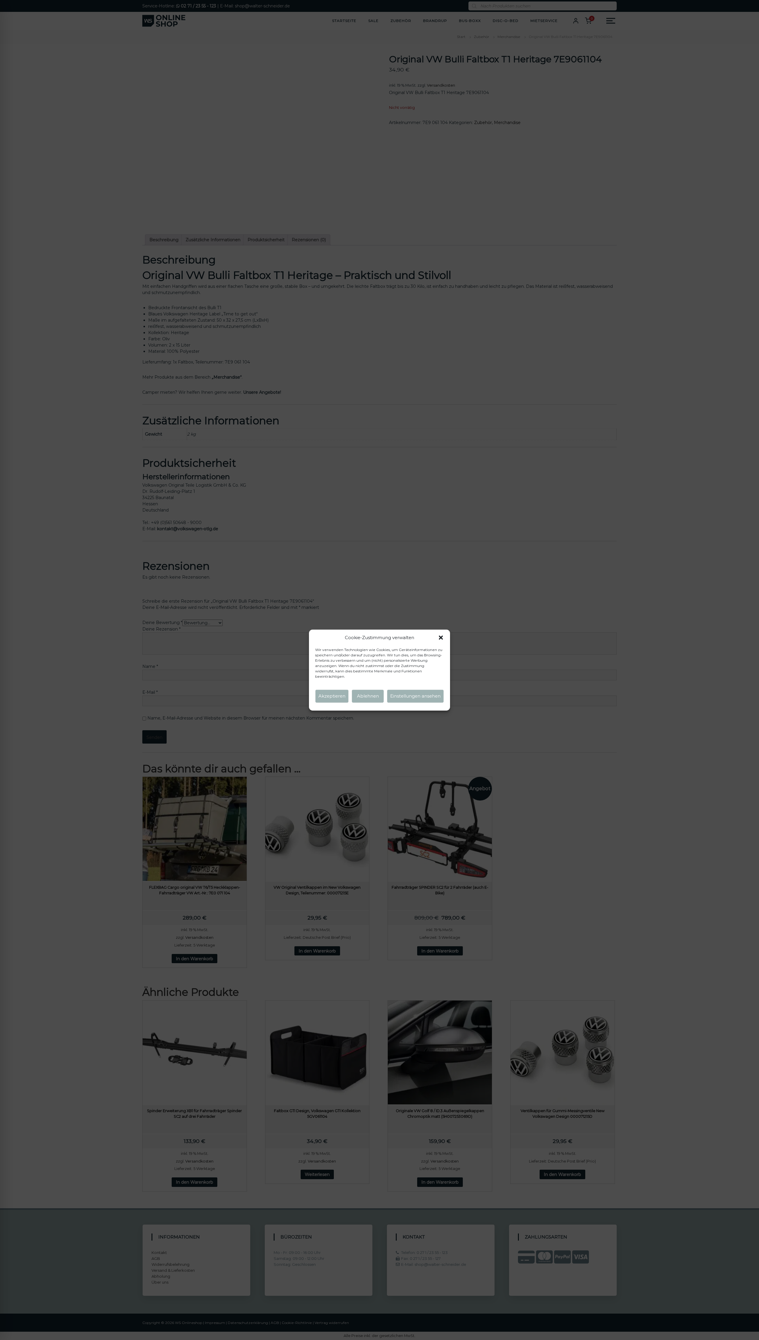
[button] (441, 638)
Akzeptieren (331, 696)
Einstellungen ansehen (415, 696)
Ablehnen (368, 696)
